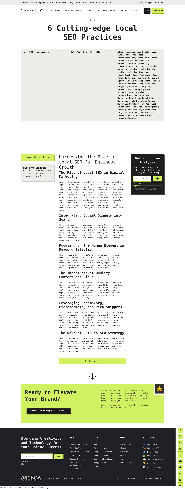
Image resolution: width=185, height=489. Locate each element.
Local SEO (147, 98)
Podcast (122, 448)
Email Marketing (141, 75)
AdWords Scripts (126, 52)
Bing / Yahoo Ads (126, 55)
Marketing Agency (145, 101)
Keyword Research (78, 444)
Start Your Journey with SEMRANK (48, 411)
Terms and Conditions (153, 478)
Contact (122, 455)
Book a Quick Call (98, 2)
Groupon (121, 92)
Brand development (147, 58)
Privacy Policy (132, 478)
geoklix (141, 78)
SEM (125, 112)
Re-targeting (152, 107)
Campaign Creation (103, 452)
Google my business (128, 86)
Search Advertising (103, 459)
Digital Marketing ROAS (143, 69)
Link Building (77, 455)
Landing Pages (101, 455)
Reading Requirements (129, 110)
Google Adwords (147, 84)
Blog (96, 466)
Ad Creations (100, 448)
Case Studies (125, 444)
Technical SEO (77, 448)
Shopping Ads (100, 463)
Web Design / (77, 11)
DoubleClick (123, 75)
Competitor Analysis (80, 452)
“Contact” (135, 11)
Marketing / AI (125, 101)
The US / (124, 11)
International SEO (127, 95)
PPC (95, 444)
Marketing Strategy (128, 104)
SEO (147, 10)
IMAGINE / (102, 11)
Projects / (90, 11)
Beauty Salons (149, 52)
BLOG (92, 20)
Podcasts (137, 107)
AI (138, 52)
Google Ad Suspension (138, 81)
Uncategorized (144, 115)
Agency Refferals (127, 463)
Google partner (143, 89)
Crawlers (122, 66)
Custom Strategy (78, 459)
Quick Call (157, 10)
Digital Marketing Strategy (132, 72)
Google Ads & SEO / (59, 11)
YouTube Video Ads (127, 118)
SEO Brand (74, 469)
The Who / (113, 11)
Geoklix (117, 478)
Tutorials (123, 452)
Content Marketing (139, 63)
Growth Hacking (136, 92)
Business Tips (125, 60)
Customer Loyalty (138, 66)
